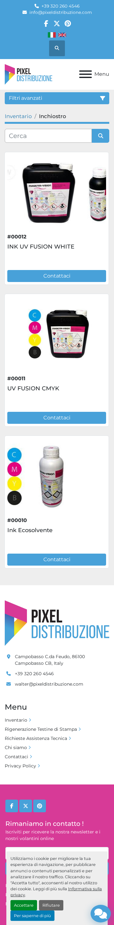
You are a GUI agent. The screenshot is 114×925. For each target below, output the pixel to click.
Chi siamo (16, 747)
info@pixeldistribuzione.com (60, 12)
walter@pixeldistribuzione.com (49, 684)
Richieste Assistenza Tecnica (36, 738)
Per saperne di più (32, 915)
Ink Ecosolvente (30, 530)
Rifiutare (51, 905)
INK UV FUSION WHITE (40, 246)
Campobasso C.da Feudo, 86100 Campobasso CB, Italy (50, 660)
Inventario (16, 720)
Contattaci (56, 276)
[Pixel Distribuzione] (57, 623)
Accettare (24, 905)
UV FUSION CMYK (33, 388)
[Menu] (85, 74)
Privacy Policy (20, 766)
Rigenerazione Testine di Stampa (41, 729)
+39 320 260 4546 (60, 6)
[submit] (100, 136)
